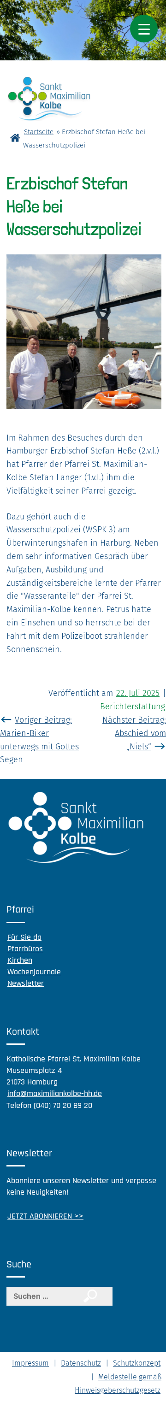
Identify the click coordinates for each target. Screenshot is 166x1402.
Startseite (38, 132)
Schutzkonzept (136, 1363)
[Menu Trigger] (144, 28)
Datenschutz (81, 1363)
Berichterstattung (132, 706)
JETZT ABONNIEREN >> (45, 1216)
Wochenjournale (34, 971)
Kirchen (19, 960)
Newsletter (25, 983)
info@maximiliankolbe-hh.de (54, 1093)
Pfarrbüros (25, 948)
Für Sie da (24, 937)
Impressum (30, 1363)
